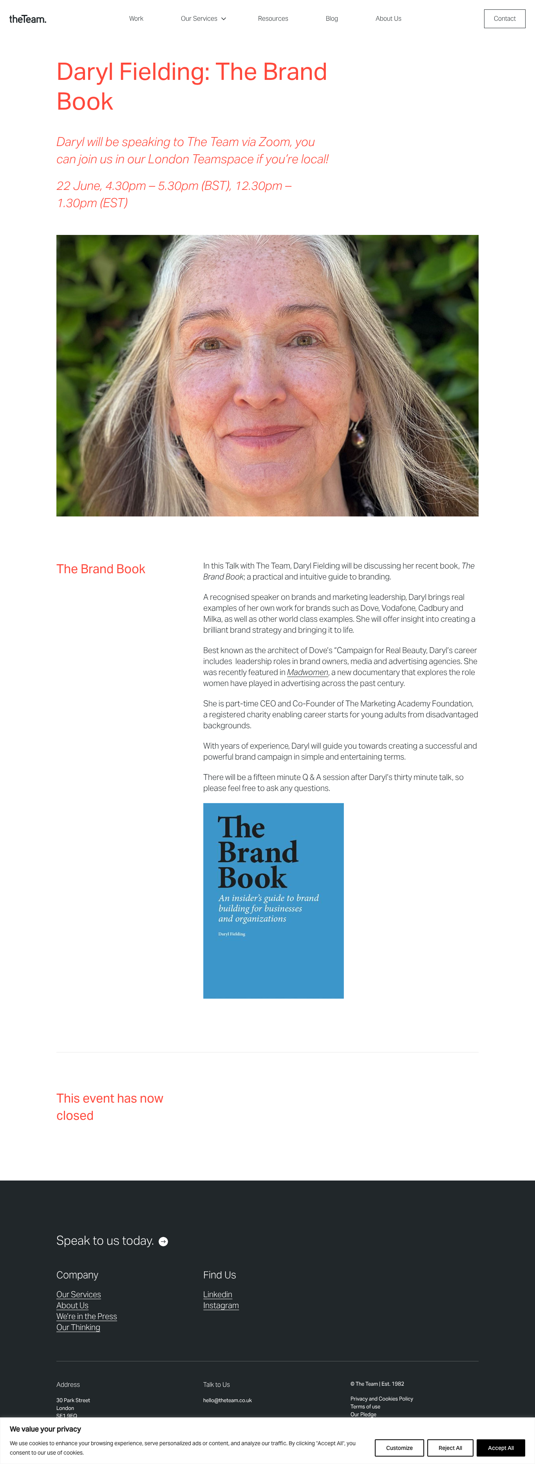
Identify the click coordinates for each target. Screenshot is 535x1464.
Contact (505, 18)
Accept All (501, 1447)
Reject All (450, 1447)
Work (136, 18)
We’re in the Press (86, 1316)
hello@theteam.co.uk (227, 1400)
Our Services (199, 18)
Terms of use (365, 1406)
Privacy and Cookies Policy (382, 1398)
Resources (273, 18)
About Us (388, 18)
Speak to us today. (105, 1240)
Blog (332, 18)
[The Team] (27, 19)
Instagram (221, 1305)
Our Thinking (78, 1327)
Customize (399, 1447)
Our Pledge (363, 1414)
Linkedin (217, 1294)
